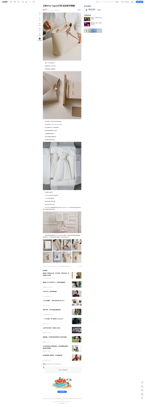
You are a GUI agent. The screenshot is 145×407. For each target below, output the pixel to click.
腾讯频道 (77, 398)
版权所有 (63, 403)
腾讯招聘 (67, 398)
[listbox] (62, 315)
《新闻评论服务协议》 (58, 364)
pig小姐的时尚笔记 (46, 296)
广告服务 (63, 398)
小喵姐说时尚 (45, 287)
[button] (99, 10)
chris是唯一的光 (46, 278)
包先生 (44, 305)
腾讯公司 (60, 403)
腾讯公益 (70, 398)
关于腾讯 (44, 398)
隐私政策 (56, 398)
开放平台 (60, 398)
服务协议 (53, 398)
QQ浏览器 (74, 398)
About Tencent (49, 398)
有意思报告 (45, 332)
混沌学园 (44, 323)
